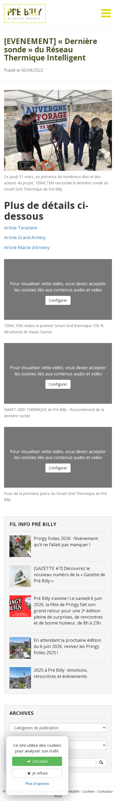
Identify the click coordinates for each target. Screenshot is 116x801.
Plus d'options (37, 783)
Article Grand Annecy (25, 237)
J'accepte (39, 761)
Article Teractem (20, 228)
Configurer (58, 300)
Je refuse (39, 773)
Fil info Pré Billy (32, 524)
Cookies (88, 791)
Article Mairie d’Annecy (27, 247)
